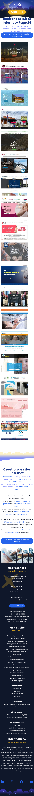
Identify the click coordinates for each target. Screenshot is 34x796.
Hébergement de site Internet (17, 644)
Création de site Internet (17, 638)
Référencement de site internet (17, 641)
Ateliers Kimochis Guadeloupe (12, 216)
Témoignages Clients (17, 660)
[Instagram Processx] (12, 781)
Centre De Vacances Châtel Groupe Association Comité (14, 104)
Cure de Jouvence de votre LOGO (17, 649)
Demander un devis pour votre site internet (17, 541)
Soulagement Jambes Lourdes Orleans (15, 328)
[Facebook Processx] (21, 781)
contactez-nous (12, 533)
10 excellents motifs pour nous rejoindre (17, 667)
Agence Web (17, 654)
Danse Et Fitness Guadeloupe (12, 83)
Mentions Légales (17, 681)
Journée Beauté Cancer (10, 417)
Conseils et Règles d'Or (17, 675)
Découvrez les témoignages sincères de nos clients (17, 35)
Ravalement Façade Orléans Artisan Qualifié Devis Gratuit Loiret (15, 171)
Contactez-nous (17, 606)
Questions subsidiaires (17, 673)
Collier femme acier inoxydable (13, 239)
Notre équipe (17, 670)
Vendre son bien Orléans (10, 194)
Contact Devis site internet (17, 662)
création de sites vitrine (21, 512)
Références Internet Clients (17, 657)
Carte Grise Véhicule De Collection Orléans (17, 283)
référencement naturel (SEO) (14, 522)
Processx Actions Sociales (17, 678)
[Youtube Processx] (31, 781)
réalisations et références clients (22, 530)
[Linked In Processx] (2, 781)
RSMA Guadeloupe (8, 439)
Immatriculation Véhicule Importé (14, 261)
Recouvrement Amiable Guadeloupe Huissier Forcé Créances (15, 60)
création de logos (21, 514)
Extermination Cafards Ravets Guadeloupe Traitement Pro (13, 349)
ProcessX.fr (7, 477)
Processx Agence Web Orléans (17, 636)
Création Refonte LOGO (17, 646)
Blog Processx (17, 665)
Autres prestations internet (17, 652)
